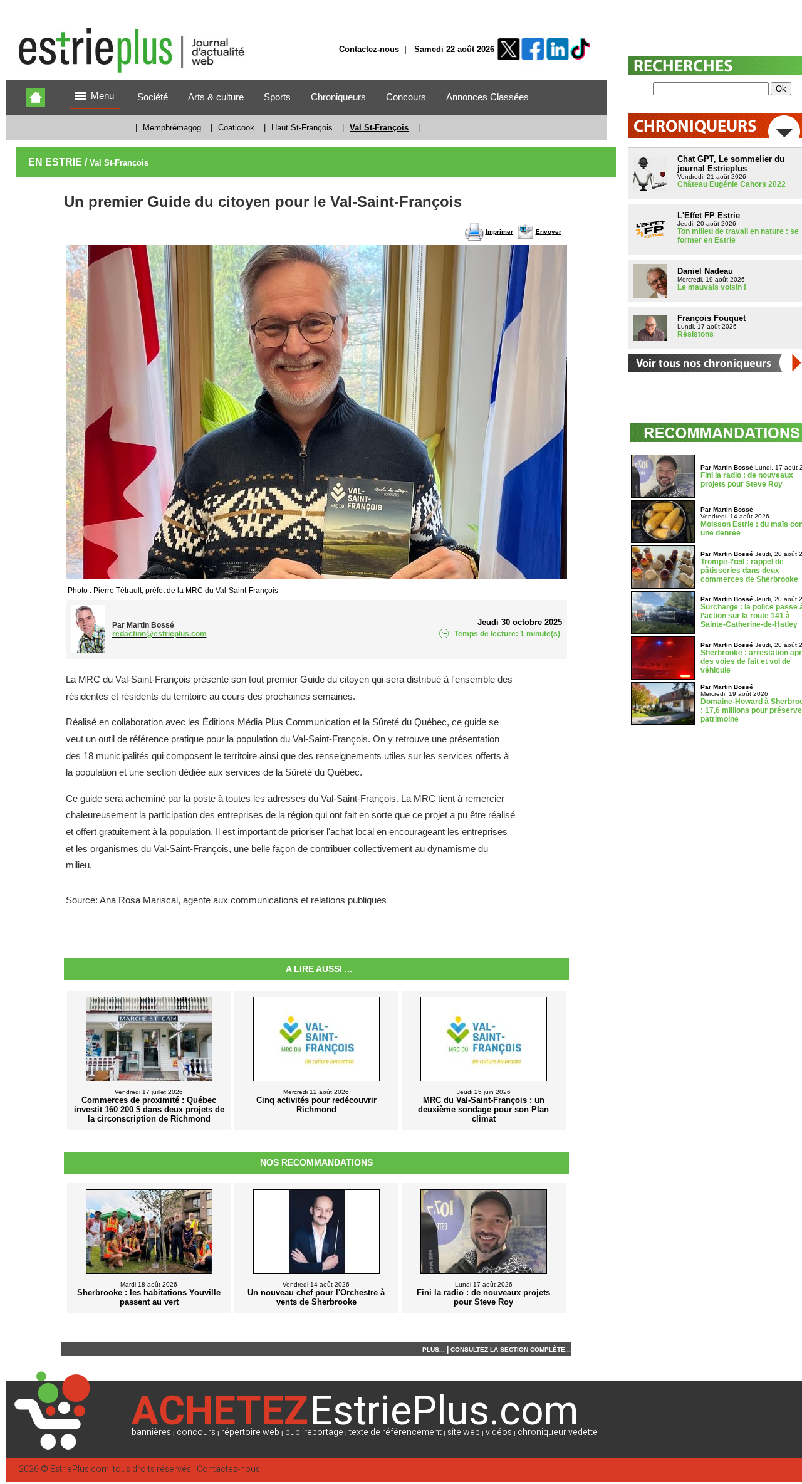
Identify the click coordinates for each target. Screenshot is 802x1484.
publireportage (314, 1432)
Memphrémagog (172, 127)
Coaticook (236, 127)
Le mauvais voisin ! (711, 287)
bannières (151, 1432)
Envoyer (548, 231)
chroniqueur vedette (558, 1432)
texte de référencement (395, 1432)
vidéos (499, 1432)
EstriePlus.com (79, 1469)
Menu (102, 96)
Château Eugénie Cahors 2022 (731, 184)
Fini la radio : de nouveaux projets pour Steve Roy (746, 479)
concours (196, 1432)
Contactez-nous (369, 49)
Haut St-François (302, 127)
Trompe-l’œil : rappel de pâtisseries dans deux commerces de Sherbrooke (749, 570)
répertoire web (250, 1432)
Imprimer (499, 231)
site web (463, 1432)
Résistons (695, 334)
